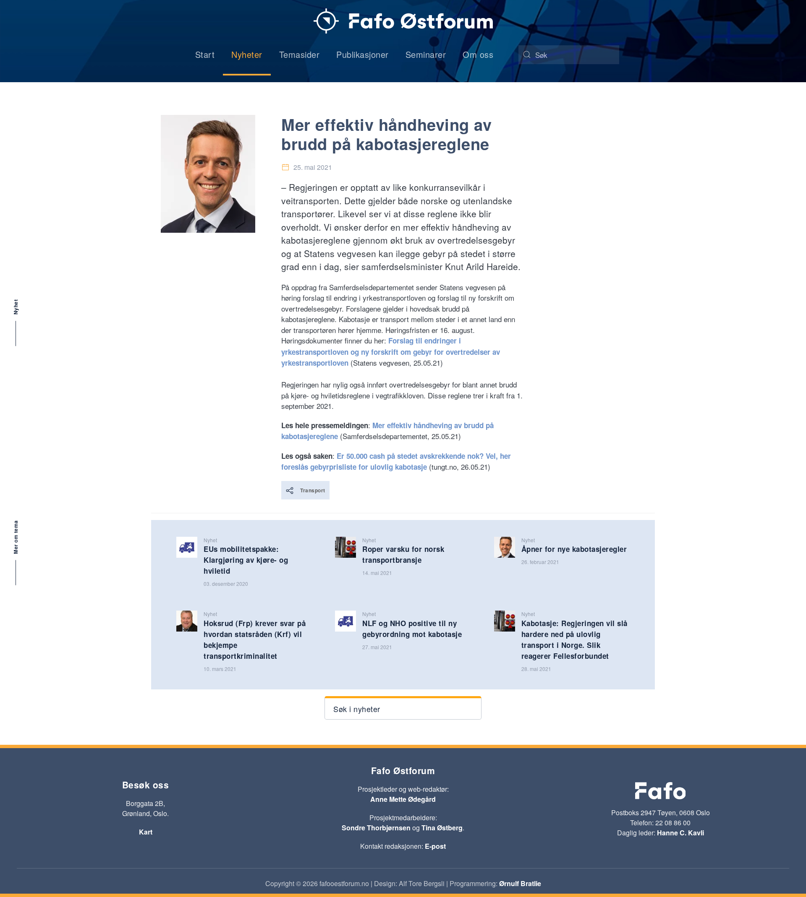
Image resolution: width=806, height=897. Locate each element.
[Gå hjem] (403, 21)
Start (205, 54)
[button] (402, 708)
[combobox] (568, 54)
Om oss (478, 54)
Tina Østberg (442, 827)
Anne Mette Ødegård (403, 799)
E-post (435, 846)
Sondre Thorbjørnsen (376, 827)
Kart (145, 832)
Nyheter (246, 54)
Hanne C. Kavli (680, 832)
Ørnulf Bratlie (520, 883)
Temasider (299, 54)
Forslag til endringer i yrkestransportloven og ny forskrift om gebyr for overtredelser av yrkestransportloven (390, 351)
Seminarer (426, 54)
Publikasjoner (362, 54)
